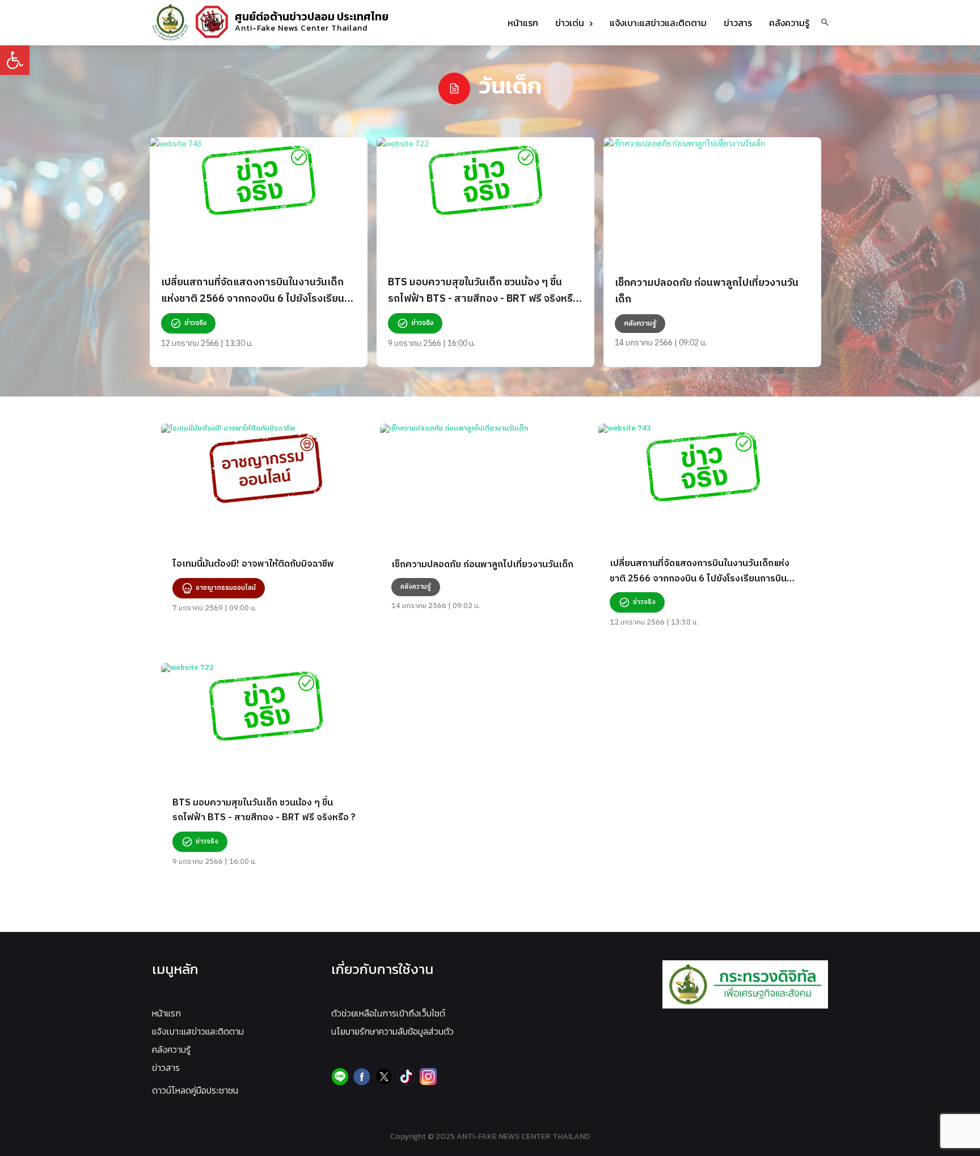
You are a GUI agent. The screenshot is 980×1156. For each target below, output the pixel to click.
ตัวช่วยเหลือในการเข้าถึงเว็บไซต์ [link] (388, 1013)
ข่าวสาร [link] (166, 1067)
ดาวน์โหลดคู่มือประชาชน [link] (195, 1090)
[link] (14, 60)
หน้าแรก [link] (166, 1013)
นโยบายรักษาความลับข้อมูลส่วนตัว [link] (392, 1031)
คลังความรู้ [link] (171, 1049)
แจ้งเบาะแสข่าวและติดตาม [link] (198, 1031)
